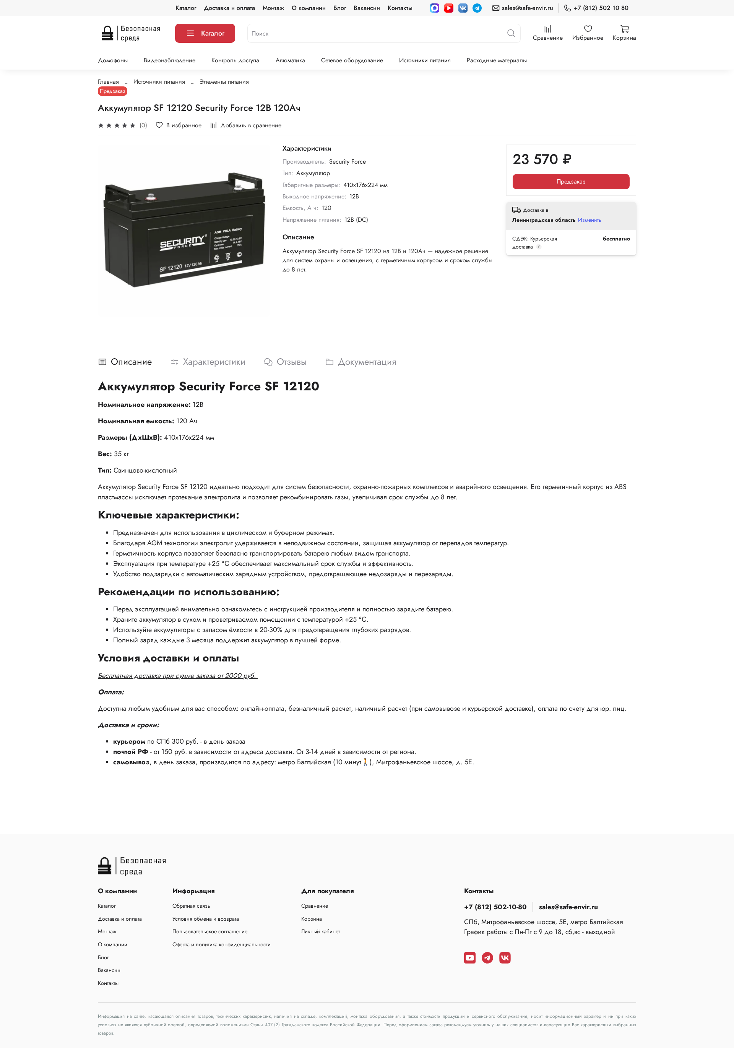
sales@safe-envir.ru (527, 7)
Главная (108, 81)
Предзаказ (571, 181)
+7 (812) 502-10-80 (495, 907)
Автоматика (290, 60)
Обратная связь (191, 906)
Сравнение (314, 906)
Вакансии (367, 7)
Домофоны (113, 60)
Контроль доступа (235, 60)
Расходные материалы (497, 60)
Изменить (589, 219)
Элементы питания (224, 81)
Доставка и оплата (229, 7)
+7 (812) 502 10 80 (601, 7)
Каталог (185, 7)
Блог (339, 7)
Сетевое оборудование (352, 60)
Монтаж (273, 7)
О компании (309, 7)
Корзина (311, 919)
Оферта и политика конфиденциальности (221, 944)
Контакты (400, 7)
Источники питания (425, 60)
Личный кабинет (320, 931)
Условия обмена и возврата (205, 919)
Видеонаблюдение (169, 60)
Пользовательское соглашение (209, 931)
